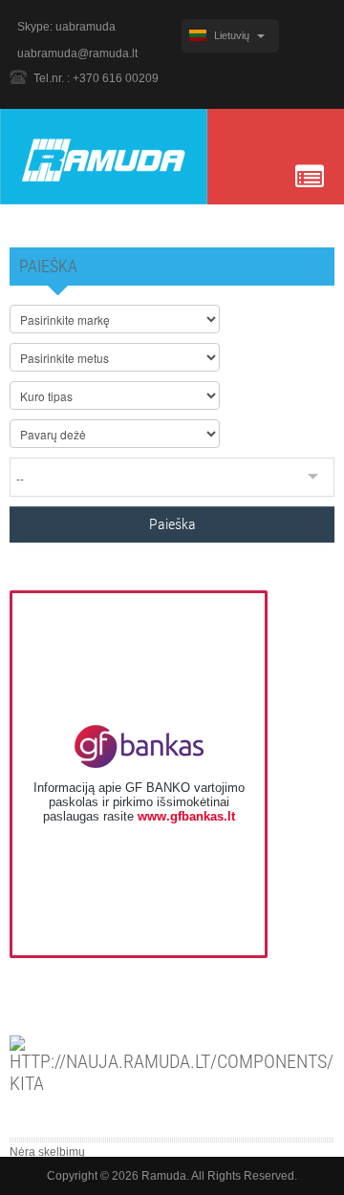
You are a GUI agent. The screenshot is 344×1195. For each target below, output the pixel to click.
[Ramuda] (103, 155)
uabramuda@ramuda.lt (77, 53)
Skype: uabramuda (66, 26)
